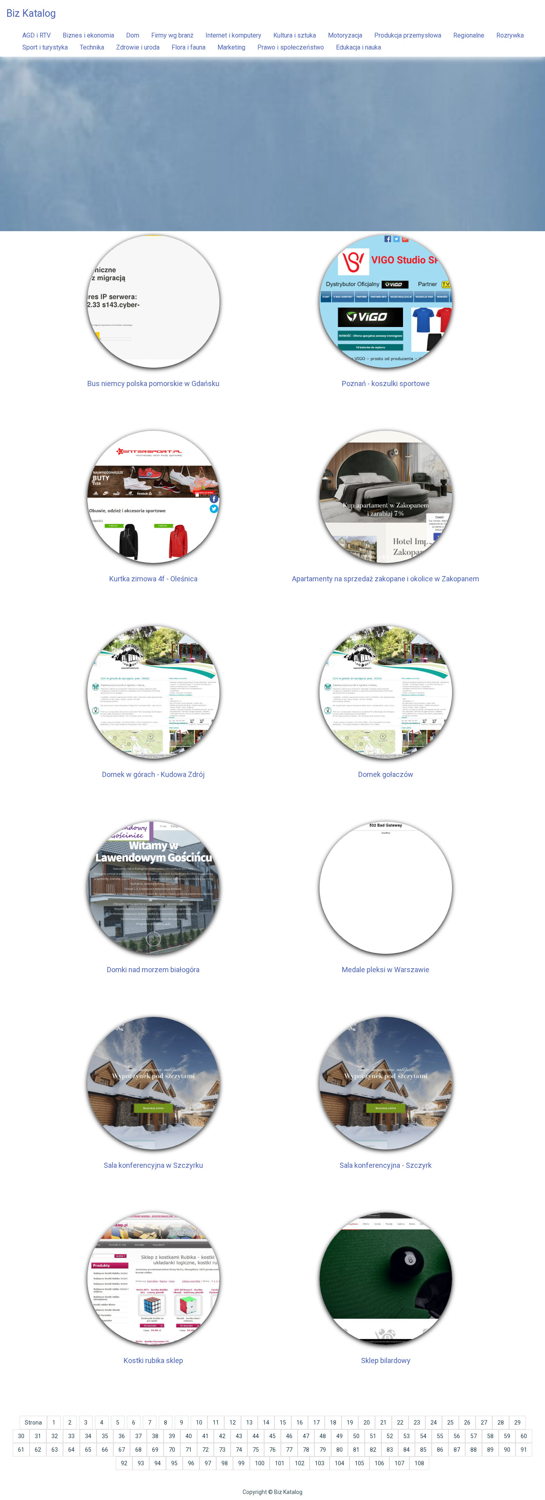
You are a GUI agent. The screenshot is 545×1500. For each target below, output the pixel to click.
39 (172, 1436)
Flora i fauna (188, 47)
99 (241, 1463)
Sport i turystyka (45, 47)
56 (457, 1436)
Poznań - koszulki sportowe (386, 383)
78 (306, 1449)
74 (239, 1449)
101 (279, 1463)
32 (54, 1436)
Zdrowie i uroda (138, 47)
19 (350, 1422)
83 (390, 1449)
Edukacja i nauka (358, 47)
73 (222, 1449)
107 (399, 1463)
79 (323, 1449)
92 (124, 1463)
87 (457, 1449)
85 (423, 1449)
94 (157, 1463)
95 (174, 1463)
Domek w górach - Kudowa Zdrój (153, 774)
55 (440, 1436)
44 (256, 1436)
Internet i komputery (233, 35)
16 (299, 1422)
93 (141, 1463)
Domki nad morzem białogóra (153, 969)
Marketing (231, 47)
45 (272, 1436)
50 (356, 1436)
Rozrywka (510, 35)
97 (208, 1463)
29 (517, 1422)
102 (299, 1463)
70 (172, 1449)
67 (121, 1449)
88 (473, 1449)
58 (490, 1436)
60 (524, 1436)
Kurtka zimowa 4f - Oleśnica (153, 579)
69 (155, 1449)
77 (289, 1449)
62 (38, 1449)
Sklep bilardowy (386, 1360)
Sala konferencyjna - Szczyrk (386, 1165)
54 (423, 1436)
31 (38, 1436)
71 (189, 1449)
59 (507, 1436)
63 (54, 1449)
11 (216, 1422)
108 (419, 1463)
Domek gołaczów (385, 774)
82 (373, 1449)
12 (232, 1422)
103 (319, 1463)
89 (490, 1449)
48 (323, 1436)
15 (283, 1422)
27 (484, 1422)
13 (249, 1422)
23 (417, 1422)
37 (138, 1436)
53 (406, 1436)
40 (189, 1436)
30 (21, 1436)
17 (316, 1422)
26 (467, 1422)
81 (356, 1449)
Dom (132, 35)
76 (272, 1449)
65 (88, 1449)
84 (406, 1449)
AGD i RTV (36, 35)
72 (205, 1449)
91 (524, 1449)
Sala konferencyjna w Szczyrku (153, 1165)
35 (105, 1436)
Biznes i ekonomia (88, 35)
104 (339, 1463)
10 (199, 1422)
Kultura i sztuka (294, 35)
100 (260, 1463)
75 (256, 1449)
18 (333, 1422)
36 (121, 1436)
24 (433, 1422)
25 (450, 1422)
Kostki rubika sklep (153, 1360)
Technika (92, 47)
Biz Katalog (31, 13)
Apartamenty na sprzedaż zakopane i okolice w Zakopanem (385, 579)
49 (339, 1436)
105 (359, 1463)
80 (339, 1449)
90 (507, 1449)
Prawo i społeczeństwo (290, 47)
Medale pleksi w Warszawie (385, 969)
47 (306, 1436)
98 (224, 1463)
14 (266, 1422)
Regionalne (468, 35)
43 (239, 1436)
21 (383, 1422)
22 (400, 1422)
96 (191, 1463)
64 (71, 1449)
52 (390, 1436)
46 (289, 1436)
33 (71, 1436)
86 (440, 1449)
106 (379, 1463)
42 (222, 1436)
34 (88, 1436)
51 (373, 1436)
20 (366, 1422)
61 (21, 1449)
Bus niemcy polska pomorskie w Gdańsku (153, 383)
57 (473, 1436)
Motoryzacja (345, 35)
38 (155, 1436)
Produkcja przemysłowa (407, 35)
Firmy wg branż (172, 35)
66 (105, 1449)
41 (205, 1436)
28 (501, 1422)
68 (138, 1449)
